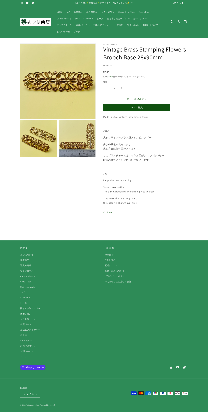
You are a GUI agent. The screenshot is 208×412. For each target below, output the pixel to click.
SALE (22, 292)
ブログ (23, 356)
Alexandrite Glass (28, 276)
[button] (118, 18)
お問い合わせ (27, 351)
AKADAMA (25, 297)
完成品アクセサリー (30, 329)
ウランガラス (27, 270)
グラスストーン (28, 319)
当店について (27, 254)
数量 (105, 82)
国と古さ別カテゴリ (30, 308)
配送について (111, 265)
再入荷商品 (25, 265)
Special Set (25, 281)
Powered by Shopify (48, 405)
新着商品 (24, 260)
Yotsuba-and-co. (33, 405)
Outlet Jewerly (27, 287)
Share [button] (109, 212)
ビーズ (23, 303)
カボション (25, 313)
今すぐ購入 (137, 107)
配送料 (110, 76)
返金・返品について (115, 270)
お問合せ (109, 254)
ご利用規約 (110, 260)
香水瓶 (23, 335)
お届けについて (28, 346)
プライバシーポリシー (116, 276)
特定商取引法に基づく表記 (118, 281)
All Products (26, 340)
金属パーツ (25, 324)
